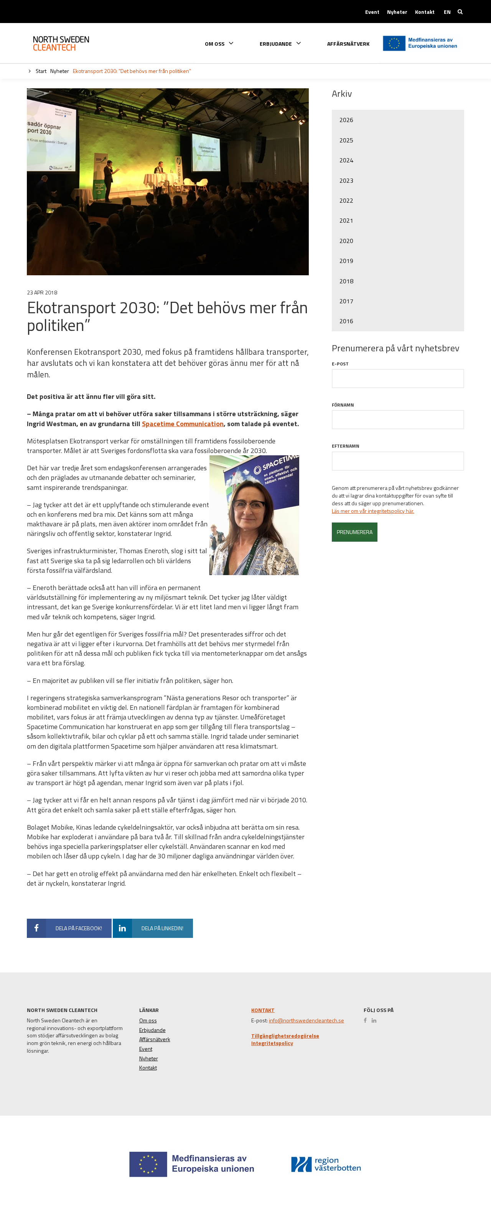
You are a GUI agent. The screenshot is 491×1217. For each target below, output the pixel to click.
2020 (346, 240)
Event (372, 12)
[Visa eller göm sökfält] (460, 11)
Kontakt (425, 12)
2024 (346, 160)
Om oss (148, 1020)
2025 (346, 140)
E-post (340, 363)
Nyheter (397, 12)
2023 (346, 180)
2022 (346, 200)
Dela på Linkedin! (162, 928)
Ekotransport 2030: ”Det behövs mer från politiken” (132, 71)
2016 (346, 321)
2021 (346, 220)
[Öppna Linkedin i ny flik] (376, 1020)
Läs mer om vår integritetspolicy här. (373, 511)
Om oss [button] (215, 43)
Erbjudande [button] (276, 43)
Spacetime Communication (183, 423)
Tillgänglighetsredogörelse (285, 1036)
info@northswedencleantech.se (306, 1020)
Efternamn (345, 446)
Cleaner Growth (67, 43)
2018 (346, 281)
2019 (346, 260)
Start (40, 71)
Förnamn (343, 405)
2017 (346, 301)
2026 (346, 119)
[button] (458, 1183)
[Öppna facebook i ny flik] (367, 1020)
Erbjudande (152, 1030)
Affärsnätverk (348, 43)
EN (447, 12)
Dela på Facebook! (79, 928)
